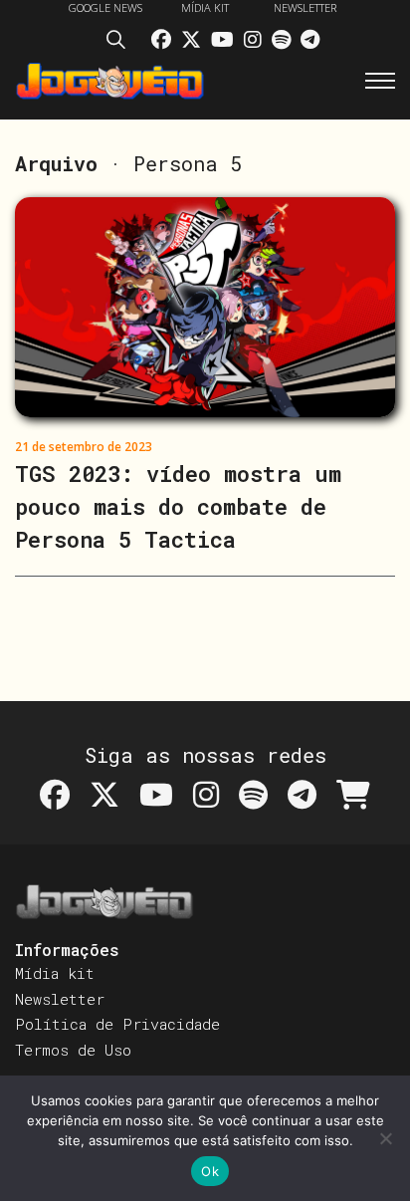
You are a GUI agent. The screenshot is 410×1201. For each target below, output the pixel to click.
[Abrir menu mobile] (380, 81)
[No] (385, 1138)
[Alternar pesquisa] (121, 43)
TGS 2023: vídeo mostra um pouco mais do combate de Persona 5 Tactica (178, 506)
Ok (210, 1171)
